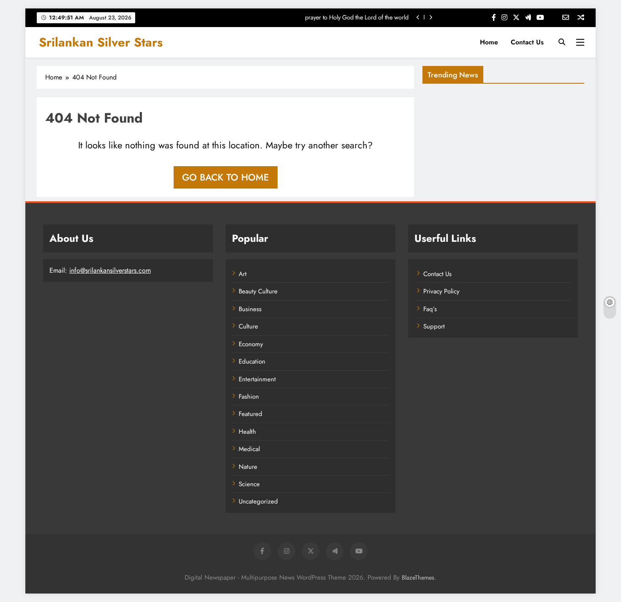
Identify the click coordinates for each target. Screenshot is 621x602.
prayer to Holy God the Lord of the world (357, 17)
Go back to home (225, 177)
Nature (248, 466)
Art (243, 274)
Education (252, 361)
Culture (248, 326)
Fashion (249, 396)
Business (250, 309)
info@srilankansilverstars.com (110, 270)
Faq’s (430, 309)
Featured (250, 414)
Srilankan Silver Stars (101, 42)
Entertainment (257, 379)
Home (489, 42)
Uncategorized (258, 501)
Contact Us (527, 42)
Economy (251, 344)
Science (249, 484)
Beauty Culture (258, 291)
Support (434, 326)
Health (247, 431)
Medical (249, 449)
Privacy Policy (441, 291)
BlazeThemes (418, 577)
